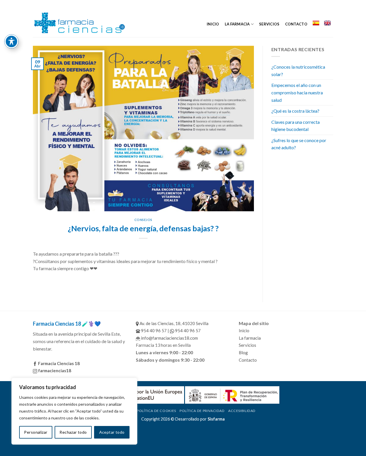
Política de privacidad (202, 411)
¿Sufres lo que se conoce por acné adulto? (298, 144)
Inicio (213, 24)
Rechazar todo (73, 432)
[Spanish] (315, 22)
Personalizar (35, 432)
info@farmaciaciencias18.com (169, 337)
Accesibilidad (242, 411)
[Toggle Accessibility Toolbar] (11, 41)
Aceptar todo (112, 432)
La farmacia (237, 24)
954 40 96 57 (153, 330)
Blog (243, 352)
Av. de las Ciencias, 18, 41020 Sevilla (173, 323)
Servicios (269, 24)
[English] (327, 22)
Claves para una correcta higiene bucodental (295, 125)
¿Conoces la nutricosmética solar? (298, 70)
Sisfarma (216, 419)
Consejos (143, 220)
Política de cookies (156, 411)
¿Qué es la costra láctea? (295, 110)
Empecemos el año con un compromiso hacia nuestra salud (297, 92)
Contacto (296, 24)
